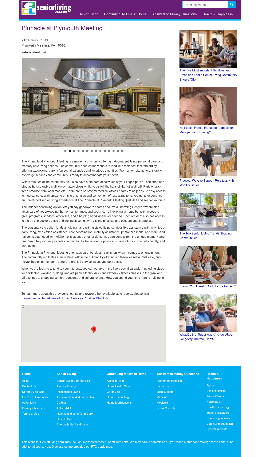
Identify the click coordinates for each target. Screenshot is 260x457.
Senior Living (88, 13)
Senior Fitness (215, 396)
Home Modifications (119, 402)
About (25, 381)
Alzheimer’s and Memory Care (76, 397)
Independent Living (68, 392)
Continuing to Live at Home (126, 373)
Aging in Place (115, 381)
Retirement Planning (169, 381)
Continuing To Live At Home (125, 13)
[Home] (48, 8)
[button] (93, 329)
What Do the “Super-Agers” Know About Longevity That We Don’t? (206, 336)
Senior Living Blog (33, 392)
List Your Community (35, 397)
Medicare (162, 397)
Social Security (166, 408)
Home (26, 373)
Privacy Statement (33, 408)
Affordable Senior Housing (73, 424)
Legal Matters (165, 392)
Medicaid (162, 402)
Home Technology (118, 397)
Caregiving (113, 392)
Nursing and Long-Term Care (75, 413)
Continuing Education (220, 423)
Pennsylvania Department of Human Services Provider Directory (65, 298)
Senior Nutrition (216, 391)
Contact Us (29, 386)
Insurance (163, 386)
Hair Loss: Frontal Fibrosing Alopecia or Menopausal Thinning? (206, 129)
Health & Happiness (218, 13)
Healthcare (213, 401)
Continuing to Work (218, 418)
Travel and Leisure (218, 412)
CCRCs (62, 402)
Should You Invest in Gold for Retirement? (207, 286)
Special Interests (217, 429)
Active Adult (64, 408)
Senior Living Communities (73, 381)
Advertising (29, 402)
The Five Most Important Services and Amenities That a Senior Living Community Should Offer (208, 75)
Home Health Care (118, 386)
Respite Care (65, 419)
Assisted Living (66, 386)
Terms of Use (30, 413)
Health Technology (218, 407)
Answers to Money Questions (174, 13)
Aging (210, 385)
